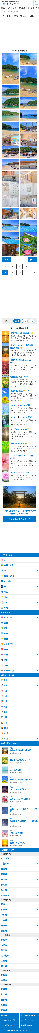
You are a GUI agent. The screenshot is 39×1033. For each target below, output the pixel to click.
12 (34, 272)
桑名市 (4, 879)
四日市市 (5, 895)
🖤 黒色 (4, 660)
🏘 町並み (5, 592)
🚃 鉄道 (4, 608)
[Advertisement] (19, 33)
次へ (32, 259)
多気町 (4, 925)
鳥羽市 (4, 950)
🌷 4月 (4, 696)
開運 (3, 8)
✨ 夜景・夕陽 (7, 576)
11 (27, 272)
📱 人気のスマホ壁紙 (8, 1020)
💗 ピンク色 (6, 617)
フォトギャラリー (10, 4)
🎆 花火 (4, 586)
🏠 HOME (4, 1015)
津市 (3, 904)
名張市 (4, 980)
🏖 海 (3, 570)
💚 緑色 (4, 628)
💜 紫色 (4, 655)
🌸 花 (3, 560)
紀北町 (4, 994)
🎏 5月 (4, 701)
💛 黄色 (4, 639)
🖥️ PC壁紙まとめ (27, 1020)
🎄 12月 (4, 738)
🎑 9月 (4, 723)
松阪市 (4, 909)
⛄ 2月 (4, 685)
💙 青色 (4, 623)
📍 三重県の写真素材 (28, 1015)
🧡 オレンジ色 (7, 644)
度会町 (4, 966)
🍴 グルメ (5, 602)
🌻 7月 (4, 712)
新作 (14, 8)
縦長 (24, 321)
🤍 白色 (4, 665)
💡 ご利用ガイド (7, 1025)
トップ (3, 12)
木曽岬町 (5, 863)
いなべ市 (5, 858)
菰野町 (4, 874)
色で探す (21, 8)
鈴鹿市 (4, 885)
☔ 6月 (4, 707)
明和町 (4, 915)
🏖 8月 (4, 717)
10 (19, 272)
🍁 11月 (4, 733)
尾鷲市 (4, 989)
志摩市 (4, 945)
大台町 (4, 920)
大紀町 (4, 931)
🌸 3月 (4, 691)
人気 (8, 8)
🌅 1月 (4, 680)
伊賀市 (4, 975)
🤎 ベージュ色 (7, 670)
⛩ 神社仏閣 (6, 581)
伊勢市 (4, 940)
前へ (6, 259)
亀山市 (4, 890)
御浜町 (4, 1000)
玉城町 (4, 961)
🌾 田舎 (4, 597)
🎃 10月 (4, 728)
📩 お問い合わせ (26, 1025)
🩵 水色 (4, 633)
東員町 (4, 869)
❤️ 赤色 (4, 649)
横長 (31, 321)
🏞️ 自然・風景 (7, 565)
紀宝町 (4, 1010)
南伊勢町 (5, 955)
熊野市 (4, 1005)
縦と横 (17, 321)
